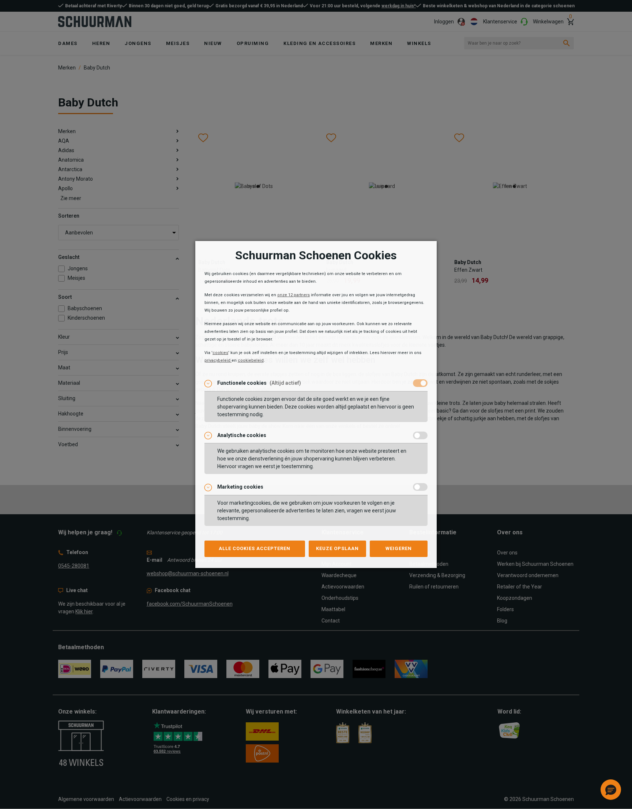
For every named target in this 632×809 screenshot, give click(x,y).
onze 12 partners (293, 295)
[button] (611, 789)
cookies (220, 352)
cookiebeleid (251, 360)
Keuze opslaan (337, 548)
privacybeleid (218, 360)
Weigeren (398, 548)
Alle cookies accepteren (254, 548)
